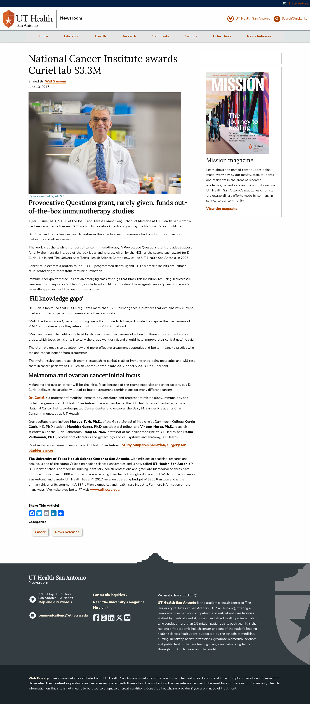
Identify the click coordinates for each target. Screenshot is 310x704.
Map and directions (54, 602)
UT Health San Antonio (177, 602)
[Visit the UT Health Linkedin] (111, 619)
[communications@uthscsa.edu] (33, 615)
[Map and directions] (33, 599)
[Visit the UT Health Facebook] (96, 619)
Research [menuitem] (129, 36)
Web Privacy (39, 678)
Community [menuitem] (160, 36)
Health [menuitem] (100, 36)
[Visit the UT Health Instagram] (104, 619)
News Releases (67, 532)
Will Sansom (55, 81)
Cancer (40, 532)
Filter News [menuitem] (222, 36)
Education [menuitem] (71, 36)
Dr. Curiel (37, 397)
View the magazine (222, 208)
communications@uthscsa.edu (63, 616)
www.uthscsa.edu (104, 489)
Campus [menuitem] (191, 36)
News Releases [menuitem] (259, 36)
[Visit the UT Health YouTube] (127, 619)
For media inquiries (109, 595)
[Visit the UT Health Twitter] (119, 619)
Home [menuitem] (43, 36)
